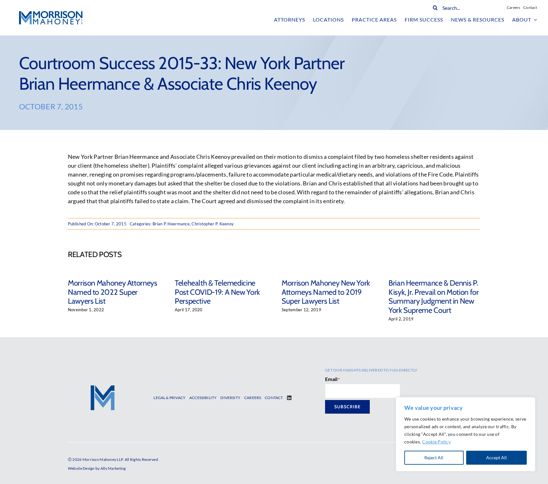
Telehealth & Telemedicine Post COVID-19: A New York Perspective (217, 292)
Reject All (433, 457)
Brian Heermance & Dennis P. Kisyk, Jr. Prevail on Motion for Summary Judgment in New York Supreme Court (433, 296)
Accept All (496, 457)
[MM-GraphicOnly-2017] (102, 388)
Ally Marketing (113, 468)
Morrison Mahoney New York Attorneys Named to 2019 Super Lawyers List (326, 292)
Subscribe (347, 407)
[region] (465, 434)
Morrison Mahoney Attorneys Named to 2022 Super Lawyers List (112, 292)
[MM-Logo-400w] (50, 13)
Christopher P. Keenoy (213, 223)
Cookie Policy (436, 441)
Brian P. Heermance (171, 223)
